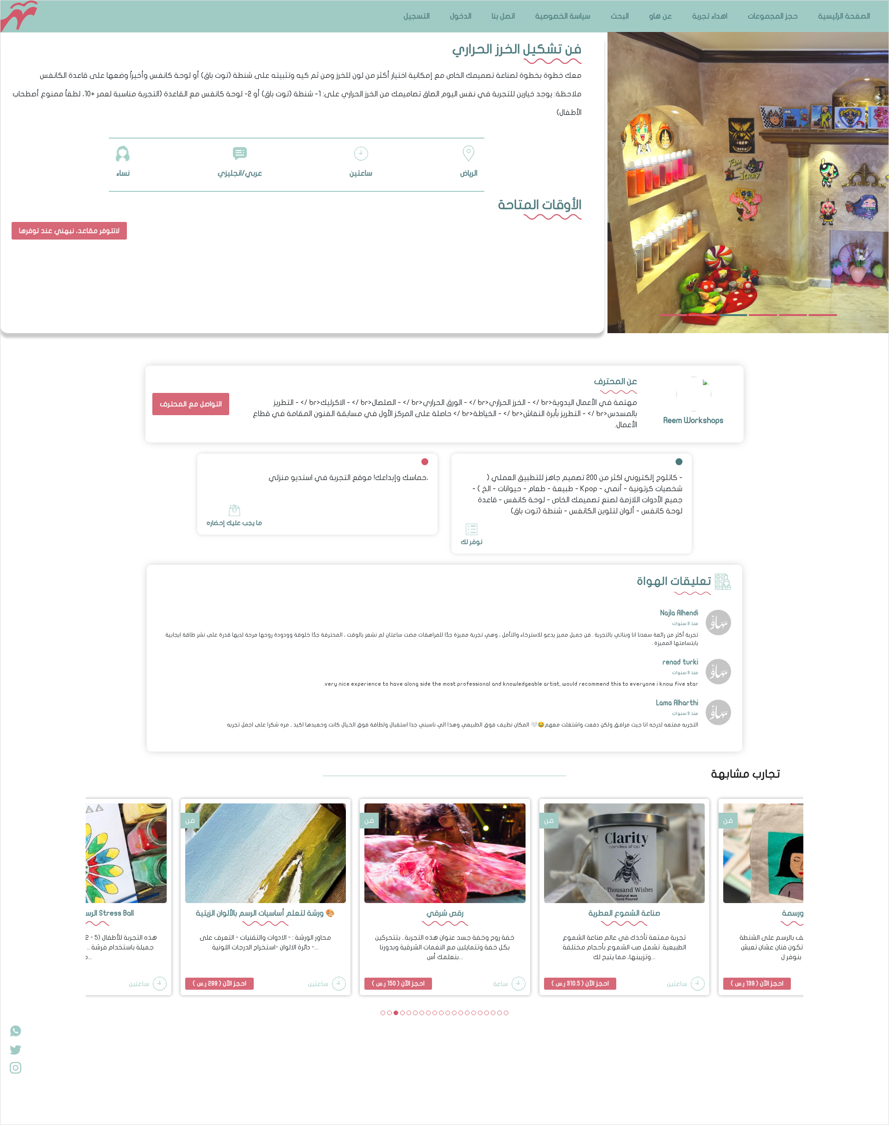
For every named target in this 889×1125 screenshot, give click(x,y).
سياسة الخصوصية (562, 16)
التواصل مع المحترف (191, 404)
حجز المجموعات (773, 16)
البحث (620, 16)
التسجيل (417, 16)
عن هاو (660, 16)
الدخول (460, 16)
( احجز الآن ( (219, 983)
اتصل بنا (503, 16)
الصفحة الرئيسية (844, 16)
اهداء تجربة (709, 16)
